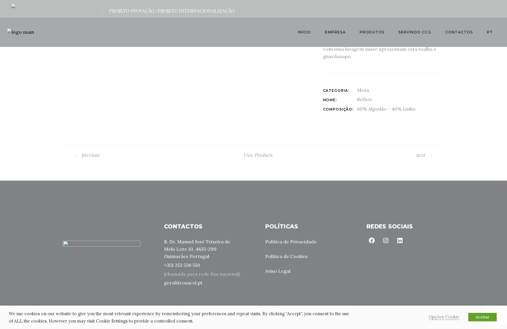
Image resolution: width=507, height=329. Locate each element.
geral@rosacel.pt (183, 283)
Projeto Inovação (132, 11)
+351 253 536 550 (182, 265)
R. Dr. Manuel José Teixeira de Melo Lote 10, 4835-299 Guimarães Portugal (197, 249)
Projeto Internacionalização (196, 11)
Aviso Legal (277, 271)
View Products (258, 155)
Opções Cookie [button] (444, 317)
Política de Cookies (286, 256)
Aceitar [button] (482, 317)
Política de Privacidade (291, 242)
